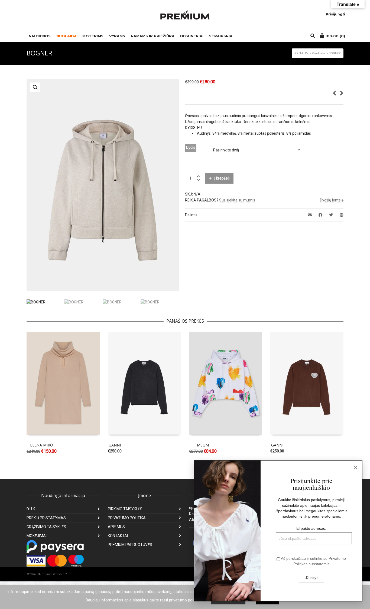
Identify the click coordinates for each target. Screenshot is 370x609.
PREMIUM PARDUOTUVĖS (130, 544)
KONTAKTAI (118, 536)
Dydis (190, 147)
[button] (35, 87)
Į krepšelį (221, 178)
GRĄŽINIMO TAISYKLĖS (46, 527)
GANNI (115, 445)
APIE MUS (116, 527)
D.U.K (31, 509)
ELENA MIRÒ (41, 445)
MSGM (203, 445)
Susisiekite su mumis (237, 200)
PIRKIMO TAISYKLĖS (125, 509)
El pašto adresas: (311, 528)
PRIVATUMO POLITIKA (127, 518)
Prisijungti (335, 14)
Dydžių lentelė (331, 200)
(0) (335, 36)
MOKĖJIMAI (37, 536)
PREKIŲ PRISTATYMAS (46, 518)
